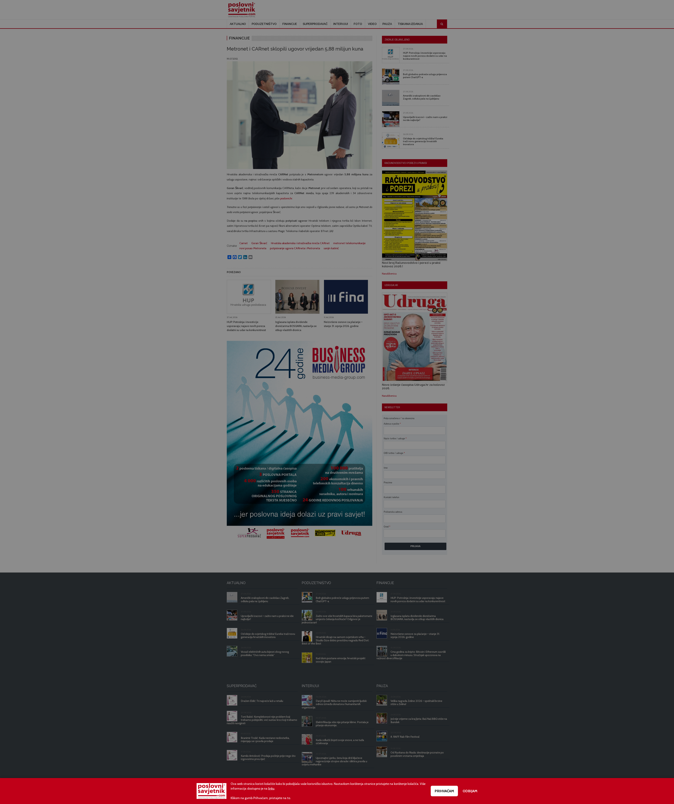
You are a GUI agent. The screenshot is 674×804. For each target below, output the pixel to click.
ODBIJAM (470, 791)
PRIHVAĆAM (444, 791)
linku (271, 788)
